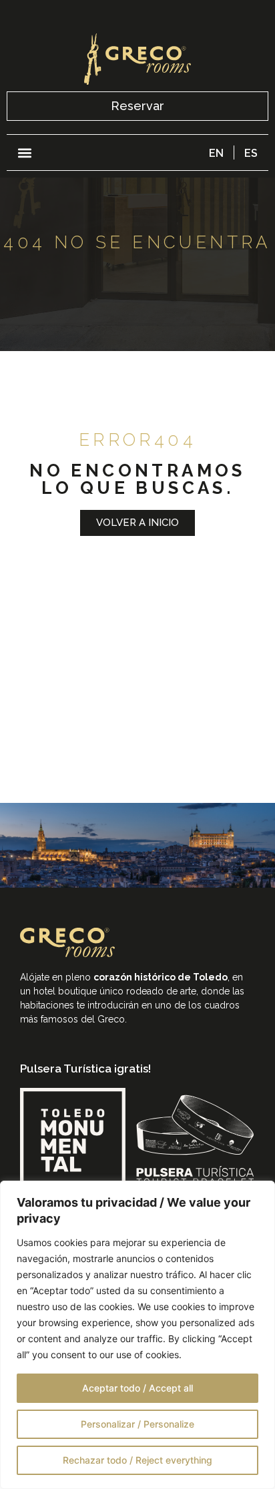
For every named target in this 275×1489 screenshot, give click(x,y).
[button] (24, 152)
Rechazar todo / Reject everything (137, 1460)
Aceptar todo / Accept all (137, 1388)
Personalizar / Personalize (137, 1424)
